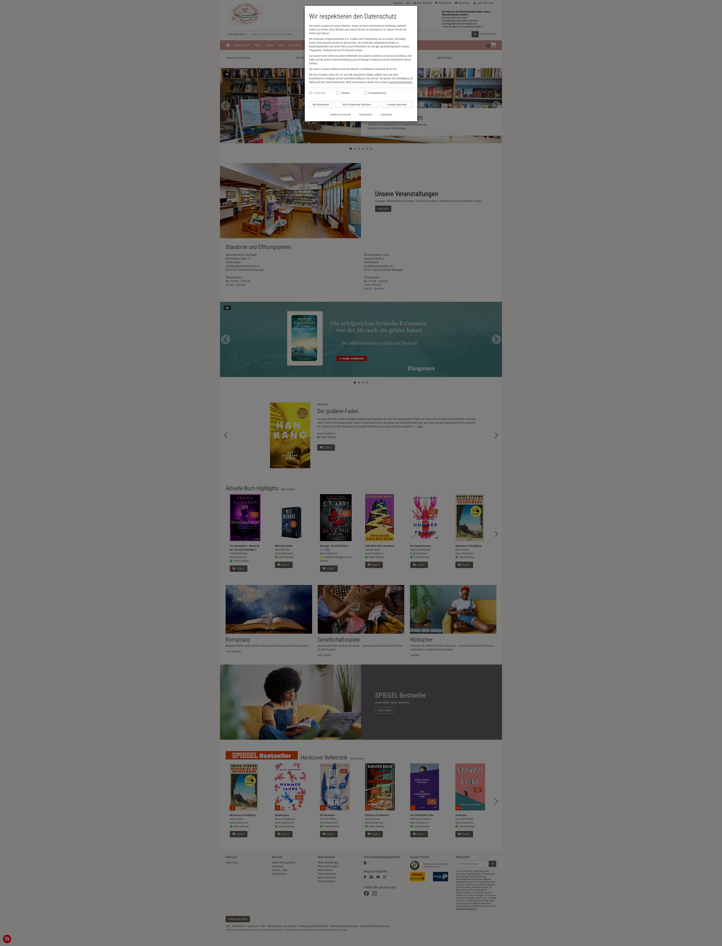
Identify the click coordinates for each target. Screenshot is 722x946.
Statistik (345, 92)
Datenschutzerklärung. (401, 82)
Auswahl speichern (397, 104)
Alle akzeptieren (320, 104)
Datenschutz (365, 114)
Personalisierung (377, 92)
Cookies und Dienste (340, 114)
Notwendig (319, 92)
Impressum (386, 114)
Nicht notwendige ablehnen (356, 104)
